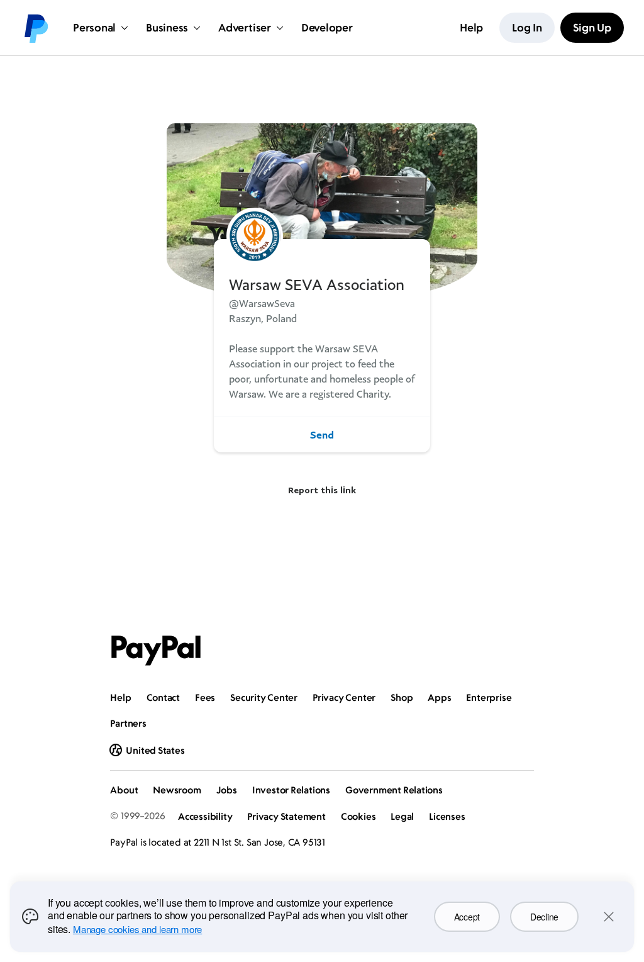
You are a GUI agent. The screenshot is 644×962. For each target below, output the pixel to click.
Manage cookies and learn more (137, 929)
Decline (544, 916)
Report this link (322, 489)
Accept (467, 916)
